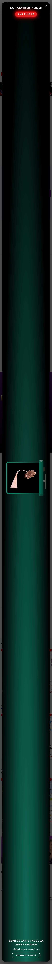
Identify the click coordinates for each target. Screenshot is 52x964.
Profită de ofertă (26, 955)
